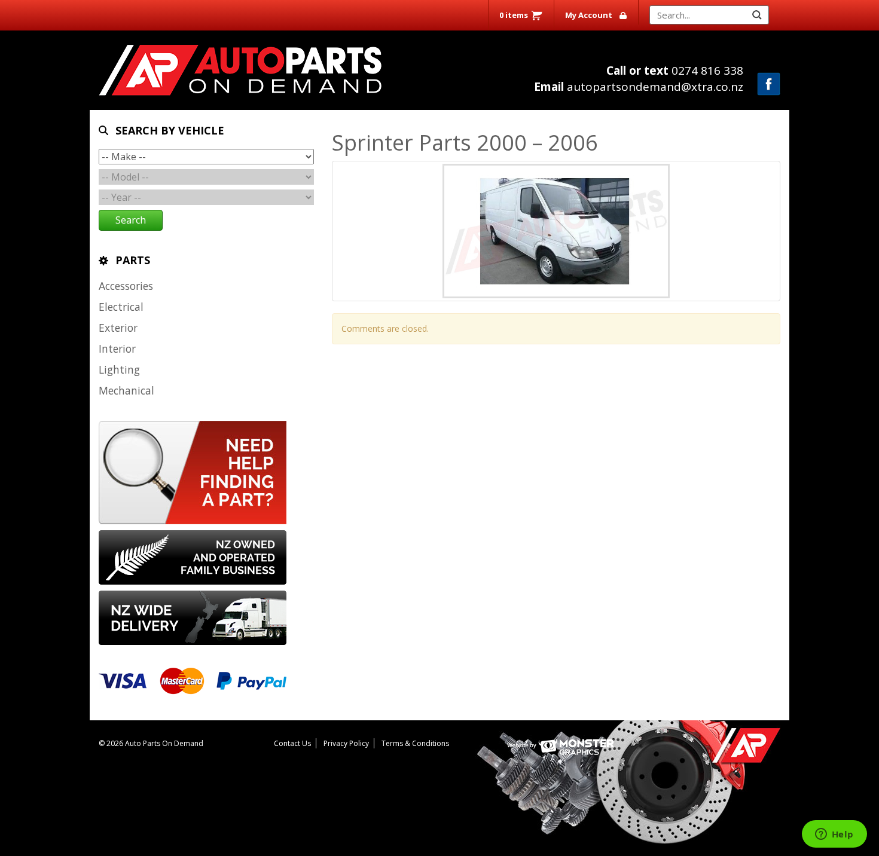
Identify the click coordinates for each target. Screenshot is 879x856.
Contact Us (292, 743)
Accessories (126, 286)
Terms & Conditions (415, 743)
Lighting (119, 369)
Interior (117, 348)
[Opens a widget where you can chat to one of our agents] (834, 835)
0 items (513, 15)
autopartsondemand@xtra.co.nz (638, 86)
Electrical (121, 306)
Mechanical (126, 390)
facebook (768, 84)
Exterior (118, 327)
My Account (588, 15)
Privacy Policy (346, 743)
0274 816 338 (674, 70)
